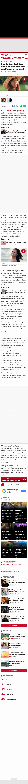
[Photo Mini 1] (3, 100)
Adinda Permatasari (10, 74)
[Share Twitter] (17, 106)
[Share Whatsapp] (21, 106)
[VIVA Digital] (6, 58)
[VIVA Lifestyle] (16, 58)
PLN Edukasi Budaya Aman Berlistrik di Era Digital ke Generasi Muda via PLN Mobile (16, 291)
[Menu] (22, 55)
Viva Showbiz (17, 564)
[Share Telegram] (24, 106)
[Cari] (19, 55)
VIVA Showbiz (6, 110)
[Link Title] (5, 583)
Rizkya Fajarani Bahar (20, 74)
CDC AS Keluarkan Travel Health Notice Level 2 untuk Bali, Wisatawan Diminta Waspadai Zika (16, 243)
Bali (18, 141)
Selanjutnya (15, 484)
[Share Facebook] (13, 106)
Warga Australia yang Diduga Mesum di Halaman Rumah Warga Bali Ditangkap (16, 131)
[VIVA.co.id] (6, 55)
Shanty (21, 110)
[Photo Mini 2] (9, 100)
